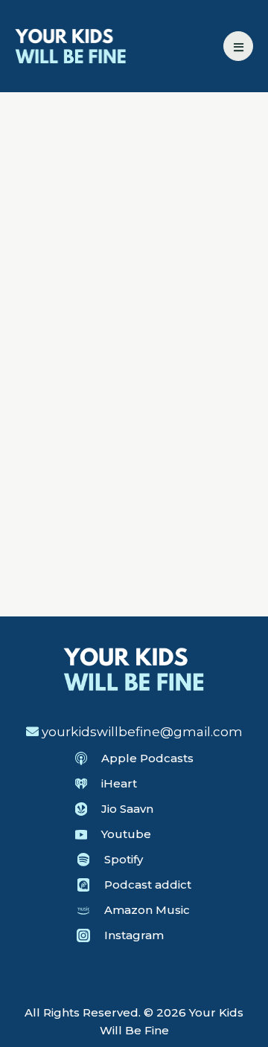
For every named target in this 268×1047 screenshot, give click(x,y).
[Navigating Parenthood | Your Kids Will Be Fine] (71, 44)
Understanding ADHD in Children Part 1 (134, 554)
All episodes (81, 163)
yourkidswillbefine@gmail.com (142, 731)
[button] (238, 46)
